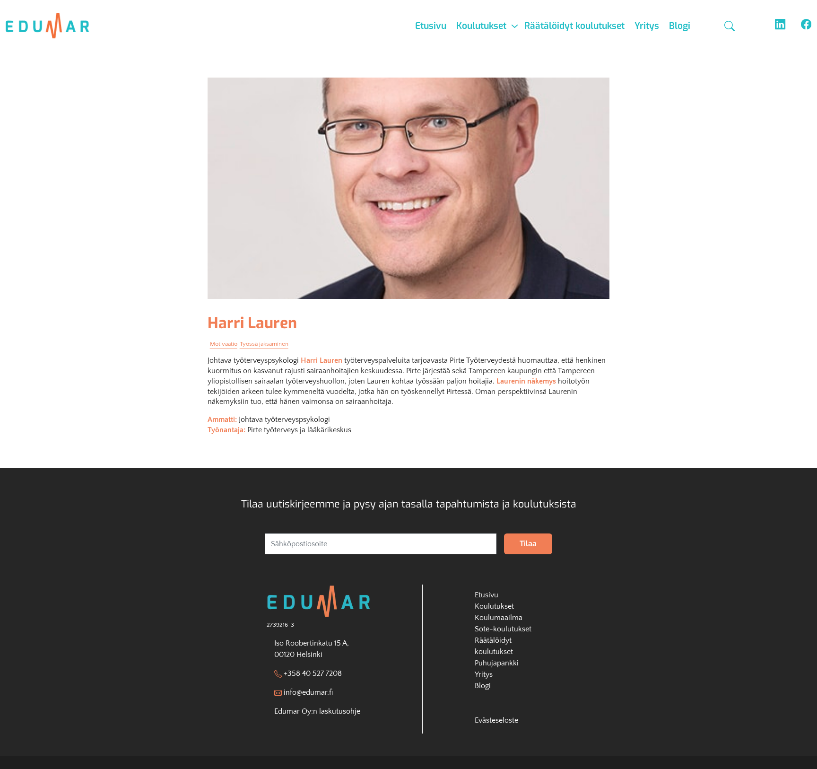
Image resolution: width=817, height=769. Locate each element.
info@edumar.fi (308, 692)
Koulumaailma (498, 617)
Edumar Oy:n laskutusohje (317, 711)
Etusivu (430, 26)
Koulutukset (481, 26)
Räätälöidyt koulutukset (574, 26)
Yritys (646, 26)
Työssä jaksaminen (264, 344)
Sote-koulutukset (503, 629)
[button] (731, 26)
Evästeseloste (496, 720)
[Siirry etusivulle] (53, 26)
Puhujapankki (497, 663)
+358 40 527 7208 (313, 673)
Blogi (679, 26)
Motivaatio (223, 344)
